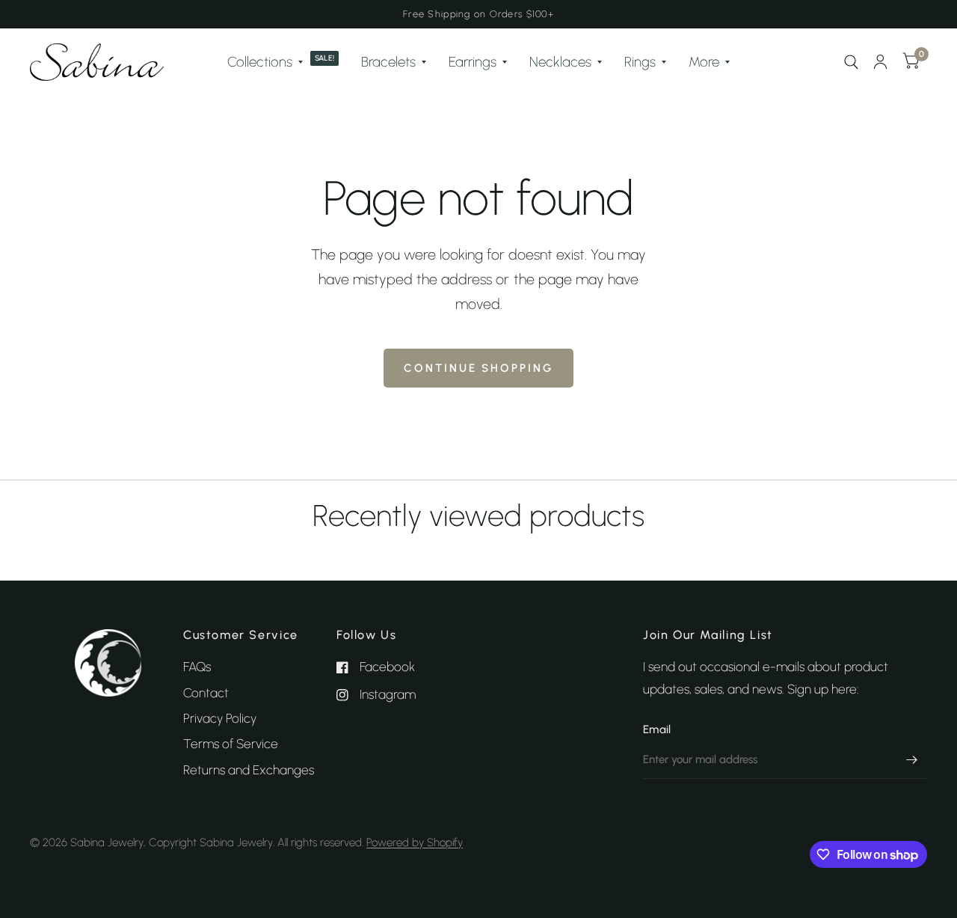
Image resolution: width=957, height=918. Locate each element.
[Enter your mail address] (912, 759)
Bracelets (388, 61)
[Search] (851, 62)
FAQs (197, 666)
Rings (640, 61)
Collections (259, 61)
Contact (206, 692)
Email (657, 729)
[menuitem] (283, 62)
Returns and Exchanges (248, 769)
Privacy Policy (219, 718)
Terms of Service (230, 743)
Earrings (472, 61)
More (704, 61)
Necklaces (560, 61)
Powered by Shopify (414, 842)
